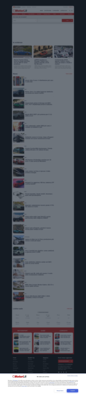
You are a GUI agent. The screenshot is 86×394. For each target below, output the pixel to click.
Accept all (72, 390)
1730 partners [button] (15, 380)
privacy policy (24, 386)
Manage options (60, 390)
